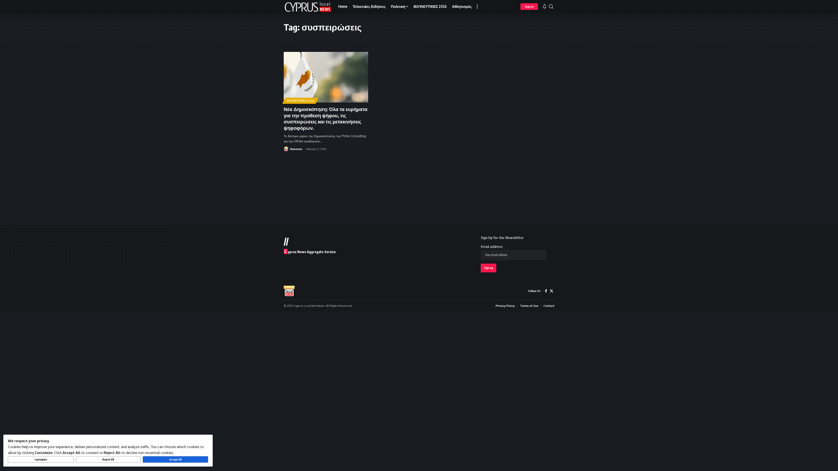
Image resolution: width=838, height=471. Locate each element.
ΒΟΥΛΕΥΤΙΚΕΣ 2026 (300, 100)
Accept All (175, 459)
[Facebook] (546, 291)
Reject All (108, 459)
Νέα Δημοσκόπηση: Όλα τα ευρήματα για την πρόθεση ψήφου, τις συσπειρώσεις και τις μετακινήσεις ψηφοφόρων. (325, 118)
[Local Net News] (307, 6)
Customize (40, 459)
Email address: (492, 246)
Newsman (296, 149)
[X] (551, 291)
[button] (477, 6)
